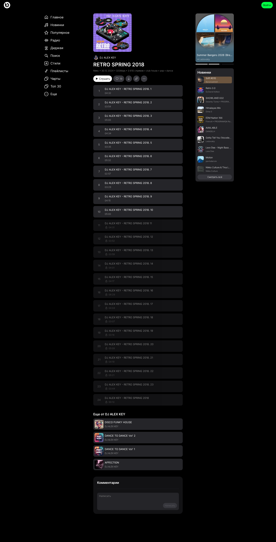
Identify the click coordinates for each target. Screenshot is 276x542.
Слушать (104, 78)
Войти (267, 5)
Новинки (204, 72)
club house (151, 70)
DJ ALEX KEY (108, 57)
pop (162, 70)
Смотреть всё (214, 177)
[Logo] (7, 5)
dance (169, 70)
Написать (170, 505)
